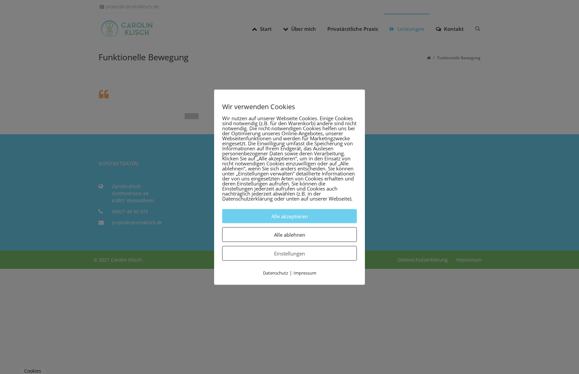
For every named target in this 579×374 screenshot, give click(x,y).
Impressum (305, 273)
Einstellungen (289, 253)
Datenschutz (275, 273)
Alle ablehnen (289, 234)
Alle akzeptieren (289, 216)
